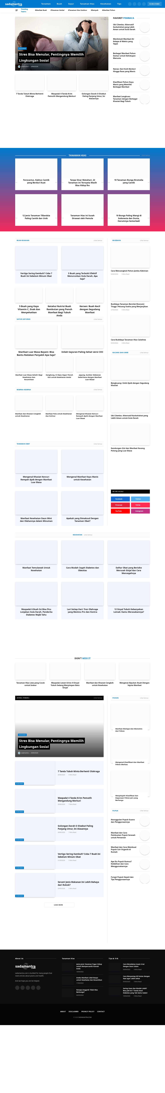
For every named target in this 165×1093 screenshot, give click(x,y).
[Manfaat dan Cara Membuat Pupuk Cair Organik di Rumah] (145, 850)
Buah (59, 4)
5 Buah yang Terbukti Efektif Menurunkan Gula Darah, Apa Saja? (82, 276)
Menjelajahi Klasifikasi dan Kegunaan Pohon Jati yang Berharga (126, 797)
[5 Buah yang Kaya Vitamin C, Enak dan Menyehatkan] (29, 295)
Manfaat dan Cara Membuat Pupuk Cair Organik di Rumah (123, 849)
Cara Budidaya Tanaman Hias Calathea (128, 340)
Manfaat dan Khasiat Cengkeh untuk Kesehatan (28, 415)
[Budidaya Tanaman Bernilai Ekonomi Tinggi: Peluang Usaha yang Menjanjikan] (130, 290)
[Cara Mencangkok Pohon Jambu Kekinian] (130, 257)
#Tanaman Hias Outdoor (77, 10)
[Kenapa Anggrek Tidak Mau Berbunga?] (68, 993)
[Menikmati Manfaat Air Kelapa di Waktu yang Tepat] (145, 42)
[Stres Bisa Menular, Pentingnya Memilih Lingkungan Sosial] (61, 44)
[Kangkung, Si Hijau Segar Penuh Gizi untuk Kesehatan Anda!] (59, 364)
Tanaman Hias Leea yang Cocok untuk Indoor (30, 684)
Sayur (71, 4)
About (63, 1012)
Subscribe (154, 4)
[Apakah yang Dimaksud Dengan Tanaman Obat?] (82, 503)
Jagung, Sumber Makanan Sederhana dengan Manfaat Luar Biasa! (90, 377)
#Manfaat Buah (41, 10)
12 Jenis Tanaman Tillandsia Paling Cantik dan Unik (36, 217)
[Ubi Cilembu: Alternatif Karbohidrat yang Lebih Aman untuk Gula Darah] (145, 27)
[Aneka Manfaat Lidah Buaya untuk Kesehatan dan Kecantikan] (68, 980)
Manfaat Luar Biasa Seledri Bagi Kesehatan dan (28, 376)
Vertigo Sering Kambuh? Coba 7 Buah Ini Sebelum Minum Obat (36, 274)
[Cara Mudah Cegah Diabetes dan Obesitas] (82, 552)
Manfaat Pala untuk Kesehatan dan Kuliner (59, 415)
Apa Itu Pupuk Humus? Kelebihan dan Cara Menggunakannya (121, 864)
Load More (58, 905)
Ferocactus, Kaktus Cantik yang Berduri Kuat (36, 181)
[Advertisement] (82, 125)
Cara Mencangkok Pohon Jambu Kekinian (129, 271)
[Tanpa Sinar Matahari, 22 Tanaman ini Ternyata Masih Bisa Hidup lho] (82, 170)
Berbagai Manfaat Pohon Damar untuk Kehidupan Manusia (124, 55)
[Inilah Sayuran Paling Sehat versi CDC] (82, 337)
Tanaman (46, 4)
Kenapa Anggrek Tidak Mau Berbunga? (87, 991)
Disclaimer (74, 1012)
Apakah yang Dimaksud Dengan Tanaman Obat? (82, 519)
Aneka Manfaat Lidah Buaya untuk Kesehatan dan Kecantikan (89, 979)
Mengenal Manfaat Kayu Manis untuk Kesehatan (82, 478)
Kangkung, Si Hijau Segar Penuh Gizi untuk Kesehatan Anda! (59, 376)
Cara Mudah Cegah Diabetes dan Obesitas (82, 569)
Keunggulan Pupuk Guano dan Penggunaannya (123, 820)
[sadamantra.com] (13, 4)
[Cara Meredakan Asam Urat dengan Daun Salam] (115, 967)
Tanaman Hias (87, 4)
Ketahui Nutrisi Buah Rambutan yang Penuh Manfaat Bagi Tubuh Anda (59, 311)
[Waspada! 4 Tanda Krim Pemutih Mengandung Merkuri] (61, 82)
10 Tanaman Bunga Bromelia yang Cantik (128, 181)
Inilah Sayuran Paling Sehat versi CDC (82, 351)
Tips (119, 4)
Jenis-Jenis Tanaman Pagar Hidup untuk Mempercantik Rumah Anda (89, 966)
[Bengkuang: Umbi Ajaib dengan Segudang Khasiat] (130, 369)
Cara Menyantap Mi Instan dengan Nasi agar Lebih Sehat (136, 977)
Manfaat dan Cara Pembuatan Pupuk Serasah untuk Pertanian (123, 835)
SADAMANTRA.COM (85, 1017)
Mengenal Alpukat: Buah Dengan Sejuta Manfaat (135, 684)
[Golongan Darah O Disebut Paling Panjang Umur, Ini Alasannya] (93, 82)
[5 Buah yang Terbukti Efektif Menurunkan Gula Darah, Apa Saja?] (82, 258)
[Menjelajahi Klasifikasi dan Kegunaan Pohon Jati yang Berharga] (130, 783)
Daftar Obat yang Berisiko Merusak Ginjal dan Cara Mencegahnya (129, 570)
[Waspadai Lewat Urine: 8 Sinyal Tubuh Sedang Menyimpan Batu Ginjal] (65, 671)
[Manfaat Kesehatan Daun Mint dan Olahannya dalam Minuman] (36, 503)
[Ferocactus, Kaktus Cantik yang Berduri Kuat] (36, 170)
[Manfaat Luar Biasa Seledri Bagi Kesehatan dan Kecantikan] (29, 364)
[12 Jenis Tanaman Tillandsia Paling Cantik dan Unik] (36, 206)
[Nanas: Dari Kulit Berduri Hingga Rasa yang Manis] (145, 70)
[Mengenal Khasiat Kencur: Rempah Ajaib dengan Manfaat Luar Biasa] (90, 403)
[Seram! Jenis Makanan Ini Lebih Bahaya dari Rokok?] (35, 885)
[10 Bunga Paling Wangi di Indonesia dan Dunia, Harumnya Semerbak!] (129, 206)
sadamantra (25, 66)
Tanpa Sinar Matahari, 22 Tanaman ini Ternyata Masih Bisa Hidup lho (82, 183)
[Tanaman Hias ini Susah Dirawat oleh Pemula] (82, 206)
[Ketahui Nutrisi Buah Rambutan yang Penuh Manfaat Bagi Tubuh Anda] (59, 295)
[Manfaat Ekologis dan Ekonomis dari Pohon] (130, 717)
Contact (101, 1012)
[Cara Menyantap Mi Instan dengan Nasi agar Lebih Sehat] (115, 979)
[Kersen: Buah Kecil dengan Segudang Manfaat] (90, 295)
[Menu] (16, 10)
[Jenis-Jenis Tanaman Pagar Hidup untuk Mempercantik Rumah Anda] (68, 967)
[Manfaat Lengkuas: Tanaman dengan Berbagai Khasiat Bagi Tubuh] (145, 99)
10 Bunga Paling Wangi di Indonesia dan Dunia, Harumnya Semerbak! (128, 218)
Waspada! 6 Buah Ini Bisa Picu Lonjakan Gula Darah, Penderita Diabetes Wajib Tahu (36, 612)
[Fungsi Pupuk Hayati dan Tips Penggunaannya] (145, 878)
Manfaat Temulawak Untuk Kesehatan (36, 569)
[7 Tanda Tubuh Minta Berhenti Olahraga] (29, 82)
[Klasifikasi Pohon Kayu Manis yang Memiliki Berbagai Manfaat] (145, 85)
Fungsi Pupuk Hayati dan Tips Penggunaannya (122, 878)
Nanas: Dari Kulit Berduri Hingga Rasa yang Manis (124, 70)
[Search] (149, 10)
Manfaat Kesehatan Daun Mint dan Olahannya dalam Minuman (36, 519)
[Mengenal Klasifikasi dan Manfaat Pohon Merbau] (130, 750)
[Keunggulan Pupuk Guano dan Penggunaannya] (145, 821)
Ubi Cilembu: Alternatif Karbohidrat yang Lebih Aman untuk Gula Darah (124, 27)
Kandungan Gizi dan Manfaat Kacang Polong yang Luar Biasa (128, 449)
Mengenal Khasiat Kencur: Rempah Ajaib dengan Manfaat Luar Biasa (89, 416)
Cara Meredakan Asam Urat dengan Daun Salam (133, 965)
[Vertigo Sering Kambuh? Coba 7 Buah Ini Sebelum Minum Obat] (36, 258)
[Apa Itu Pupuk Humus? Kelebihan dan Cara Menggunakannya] (145, 864)
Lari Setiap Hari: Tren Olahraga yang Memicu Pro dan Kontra (82, 610)
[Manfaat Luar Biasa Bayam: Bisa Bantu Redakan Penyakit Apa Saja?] (36, 336)
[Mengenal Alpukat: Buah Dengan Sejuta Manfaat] (134, 671)
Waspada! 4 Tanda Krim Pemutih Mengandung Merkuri (62, 95)
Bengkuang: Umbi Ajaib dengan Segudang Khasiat (130, 384)
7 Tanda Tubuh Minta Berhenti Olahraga (29, 95)
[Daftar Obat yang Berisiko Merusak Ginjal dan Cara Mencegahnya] (129, 552)
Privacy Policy (87, 1012)
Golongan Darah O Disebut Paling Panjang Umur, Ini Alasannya (94, 96)
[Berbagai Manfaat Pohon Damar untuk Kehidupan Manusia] (145, 56)
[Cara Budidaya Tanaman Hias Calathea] (130, 326)
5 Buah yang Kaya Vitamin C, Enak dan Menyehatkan (29, 309)
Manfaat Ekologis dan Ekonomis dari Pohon (128, 730)
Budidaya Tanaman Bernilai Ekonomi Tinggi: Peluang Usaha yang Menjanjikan (129, 305)
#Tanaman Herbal (57, 10)
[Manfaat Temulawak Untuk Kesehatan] (36, 552)
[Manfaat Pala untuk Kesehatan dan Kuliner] (59, 403)
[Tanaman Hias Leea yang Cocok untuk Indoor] (30, 671)
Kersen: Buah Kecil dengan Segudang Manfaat (90, 309)
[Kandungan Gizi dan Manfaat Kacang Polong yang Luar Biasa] (130, 434)
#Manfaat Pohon (108, 10)
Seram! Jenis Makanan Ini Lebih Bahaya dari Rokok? (78, 883)
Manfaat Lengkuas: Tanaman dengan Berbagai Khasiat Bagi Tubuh (125, 99)
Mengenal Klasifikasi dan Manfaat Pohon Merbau (129, 763)
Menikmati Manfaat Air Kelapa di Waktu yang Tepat (123, 41)
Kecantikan (29, 379)
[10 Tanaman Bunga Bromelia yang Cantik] (129, 170)
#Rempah (94, 10)
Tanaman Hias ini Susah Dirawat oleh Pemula (82, 217)
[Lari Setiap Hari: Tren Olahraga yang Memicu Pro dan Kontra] (82, 594)
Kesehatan (105, 4)
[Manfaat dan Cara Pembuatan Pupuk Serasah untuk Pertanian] (145, 835)
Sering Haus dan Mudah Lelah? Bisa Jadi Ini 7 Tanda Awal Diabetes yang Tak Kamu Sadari (135, 990)
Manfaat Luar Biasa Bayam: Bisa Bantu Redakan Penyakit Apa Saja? (36, 353)
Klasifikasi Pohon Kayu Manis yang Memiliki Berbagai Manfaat (123, 84)
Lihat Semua (146, 155)
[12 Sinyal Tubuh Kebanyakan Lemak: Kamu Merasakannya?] (129, 594)
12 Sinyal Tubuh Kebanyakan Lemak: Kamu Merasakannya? (128, 610)
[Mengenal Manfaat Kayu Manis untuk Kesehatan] (82, 461)
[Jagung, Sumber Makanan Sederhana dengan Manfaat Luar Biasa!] (90, 364)
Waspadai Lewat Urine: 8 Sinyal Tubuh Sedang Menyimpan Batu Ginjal (65, 685)
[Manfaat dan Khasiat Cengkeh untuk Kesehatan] (29, 403)
